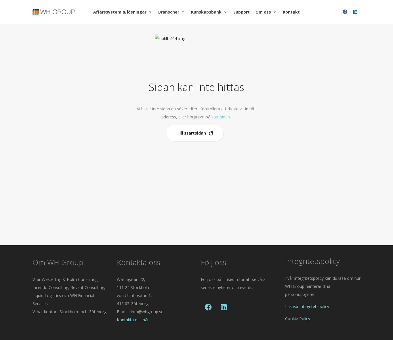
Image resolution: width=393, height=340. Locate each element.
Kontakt (291, 12)
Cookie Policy (297, 318)
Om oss (263, 12)
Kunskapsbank (206, 12)
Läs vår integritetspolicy (307, 306)
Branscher (168, 12)
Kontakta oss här (133, 319)
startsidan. (221, 117)
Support (241, 12)
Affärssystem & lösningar (119, 12)
